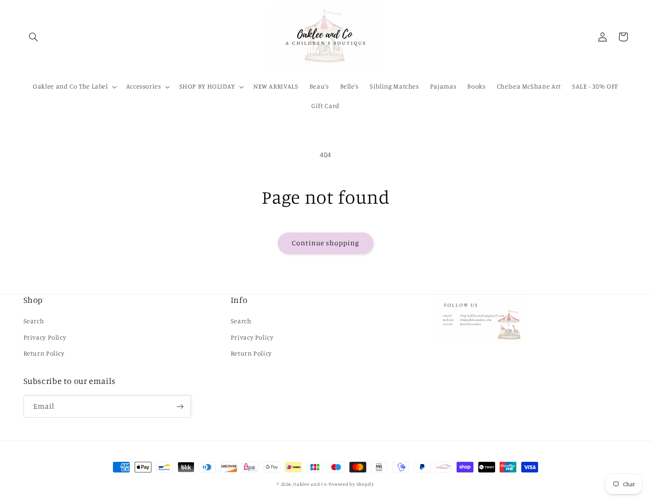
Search (33, 321)
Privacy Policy (44, 337)
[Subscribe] (180, 406)
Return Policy (44, 353)
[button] (33, 37)
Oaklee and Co (310, 484)
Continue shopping (326, 243)
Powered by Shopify (351, 484)
